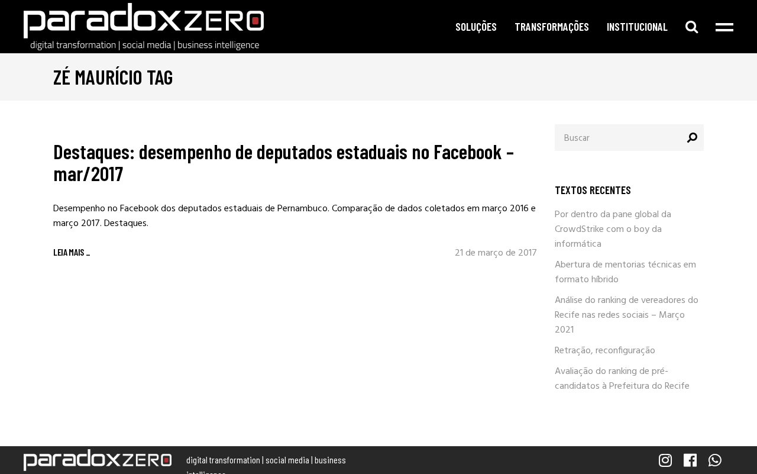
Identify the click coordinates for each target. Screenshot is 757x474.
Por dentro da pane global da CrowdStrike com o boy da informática (613, 229)
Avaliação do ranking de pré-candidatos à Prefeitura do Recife (622, 379)
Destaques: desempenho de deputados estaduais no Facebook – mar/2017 (283, 161)
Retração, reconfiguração (605, 351)
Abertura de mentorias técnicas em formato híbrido (625, 272)
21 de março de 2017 (496, 253)
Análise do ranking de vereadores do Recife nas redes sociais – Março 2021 (626, 315)
